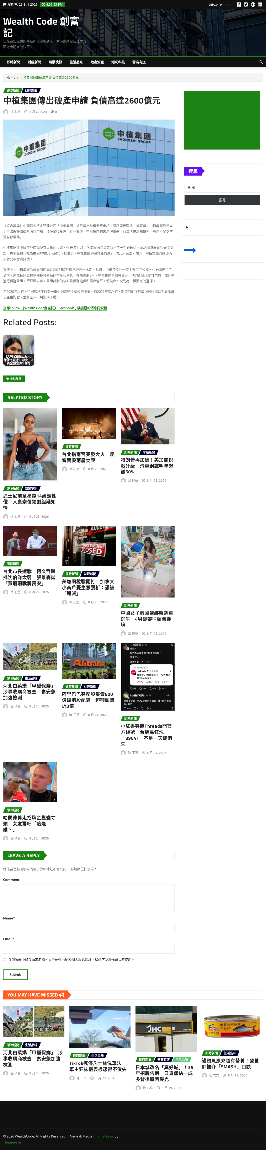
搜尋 (193, 171)
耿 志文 (214, 1075)
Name (9, 918)
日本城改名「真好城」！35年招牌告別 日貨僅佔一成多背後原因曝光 (164, 1073)
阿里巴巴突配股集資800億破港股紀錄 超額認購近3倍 (88, 700)
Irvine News (105, 1136)
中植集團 (16, 379)
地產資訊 (97, 62)
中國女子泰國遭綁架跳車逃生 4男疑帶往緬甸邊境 (147, 619)
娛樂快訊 (55, 62)
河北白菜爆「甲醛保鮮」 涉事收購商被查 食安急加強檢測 (30, 691)
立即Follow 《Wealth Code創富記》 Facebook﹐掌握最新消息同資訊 (55, 308)
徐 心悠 (15, 112)
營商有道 (139, 62)
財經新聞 (34, 62)
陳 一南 (81, 1078)
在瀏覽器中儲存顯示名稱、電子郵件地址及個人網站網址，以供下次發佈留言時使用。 (71, 959)
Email (8, 939)
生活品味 (76, 62)
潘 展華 (133, 480)
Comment (11, 879)
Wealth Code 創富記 (41, 26)
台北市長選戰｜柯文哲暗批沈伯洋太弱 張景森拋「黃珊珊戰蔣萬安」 (29, 577)
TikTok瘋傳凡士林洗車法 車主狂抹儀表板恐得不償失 (98, 1066)
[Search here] (261, 62)
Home (10, 77)
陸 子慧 (15, 706)
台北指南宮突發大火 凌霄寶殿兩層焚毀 (88, 457)
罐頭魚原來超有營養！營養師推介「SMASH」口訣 (230, 1063)
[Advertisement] (224, 120)
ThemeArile (12, 1142)
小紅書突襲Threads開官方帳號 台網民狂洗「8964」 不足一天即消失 (146, 735)
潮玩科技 (118, 62)
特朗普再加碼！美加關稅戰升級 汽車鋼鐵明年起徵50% (147, 465)
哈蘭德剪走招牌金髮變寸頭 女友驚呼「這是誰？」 (29, 823)
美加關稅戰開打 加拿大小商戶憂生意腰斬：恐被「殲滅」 (88, 587)
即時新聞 (13, 62)
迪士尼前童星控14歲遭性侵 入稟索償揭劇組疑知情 (29, 501)
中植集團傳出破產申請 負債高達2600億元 (49, 77)
